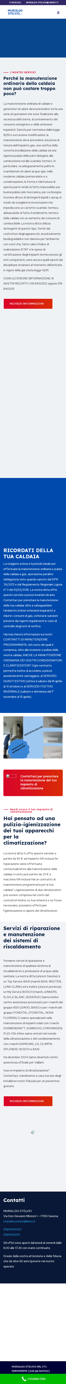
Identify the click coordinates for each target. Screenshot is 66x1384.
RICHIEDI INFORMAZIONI (27, 303)
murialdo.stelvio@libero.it (19, 1221)
